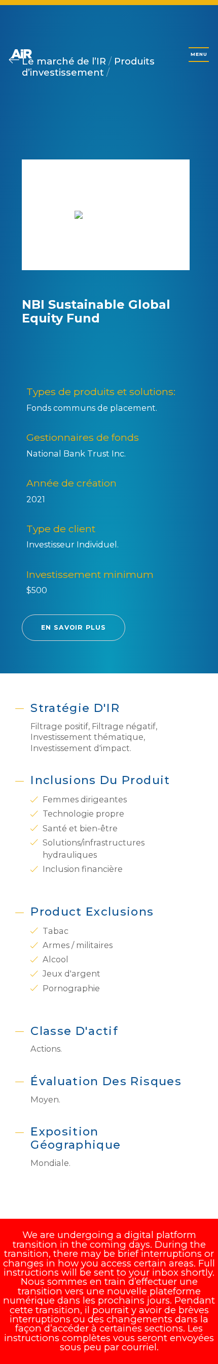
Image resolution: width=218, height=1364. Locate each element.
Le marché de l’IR (65, 61)
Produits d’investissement (88, 66)
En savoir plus (73, 627)
